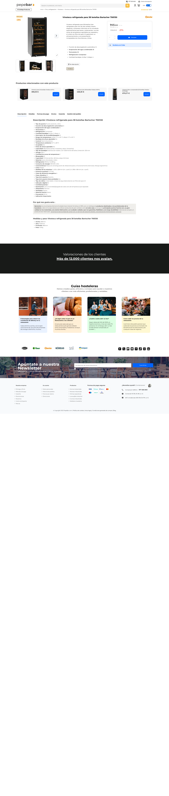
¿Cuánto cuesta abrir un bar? (99, 318)
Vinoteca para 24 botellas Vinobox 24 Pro (42, 89)
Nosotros (18, 399)
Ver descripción (74, 64)
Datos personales (48, 389)
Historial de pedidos (48, 391)
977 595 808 (132, 1)
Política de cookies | (78, 410)
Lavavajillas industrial (76, 396)
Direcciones (46, 396)
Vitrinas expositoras (75, 394)
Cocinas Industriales (76, 399)
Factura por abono (48, 394)
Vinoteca (70, 69)
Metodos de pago (21, 391)
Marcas (18, 403)
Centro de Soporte (21, 401)
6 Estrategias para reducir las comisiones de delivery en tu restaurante (30, 320)
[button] (146, 10)
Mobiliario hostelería (76, 401)
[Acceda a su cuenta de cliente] (135, 5)
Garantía (18, 394)
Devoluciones (20, 396)
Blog (114, 410)
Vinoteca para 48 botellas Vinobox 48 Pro (88, 89)
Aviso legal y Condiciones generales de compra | (99, 410)
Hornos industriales (75, 389)
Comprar (133, 37)
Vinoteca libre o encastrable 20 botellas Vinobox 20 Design (135, 90)
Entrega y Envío (20, 389)
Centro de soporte (146, 1)
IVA (144, 5)
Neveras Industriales (76, 391)
